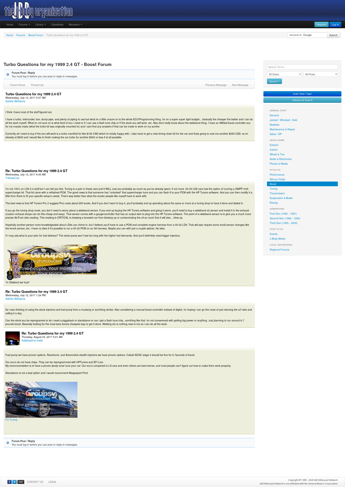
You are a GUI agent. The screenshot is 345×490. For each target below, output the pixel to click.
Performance (277, 174)
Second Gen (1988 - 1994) (285, 218)
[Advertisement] (172, 50)
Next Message (240, 85)
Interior (274, 149)
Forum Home (17, 85)
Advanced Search (302, 100)
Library (39, 24)
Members (74, 24)
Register (321, 24)
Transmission (277, 193)
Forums (23, 24)
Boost (273, 184)
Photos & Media (279, 163)
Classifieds (57, 24)
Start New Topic (302, 93)
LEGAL (53, 482)
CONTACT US (35, 482)
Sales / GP (276, 134)
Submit (333, 35)
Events (273, 234)
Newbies (274, 124)
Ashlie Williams (15, 101)
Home (9, 24)
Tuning (273, 188)
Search (273, 81)
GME (21, 481)
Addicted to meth (32, 340)
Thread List (37, 85)
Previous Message (216, 85)
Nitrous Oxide (277, 179)
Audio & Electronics (281, 159)
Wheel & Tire (277, 154)
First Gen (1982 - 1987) (283, 213)
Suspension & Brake (281, 198)
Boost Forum (35, 35)
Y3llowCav (12, 178)
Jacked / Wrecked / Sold (283, 120)
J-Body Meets (277, 238)
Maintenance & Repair (282, 129)
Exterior (274, 145)
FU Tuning (11, 419)
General (274, 115)
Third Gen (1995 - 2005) (284, 223)
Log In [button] (335, 24)
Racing (274, 202)
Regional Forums (279, 249)
